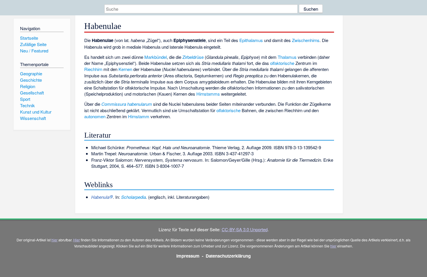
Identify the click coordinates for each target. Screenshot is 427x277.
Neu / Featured (34, 51)
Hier (76, 239)
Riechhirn (93, 69)
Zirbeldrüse (193, 57)
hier (54, 239)
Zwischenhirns (306, 40)
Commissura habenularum (126, 104)
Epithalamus (251, 40)
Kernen (125, 69)
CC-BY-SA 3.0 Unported (245, 229)
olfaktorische (282, 63)
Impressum (188, 256)
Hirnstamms (208, 94)
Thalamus (287, 57)
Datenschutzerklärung (228, 256)
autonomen (94, 116)
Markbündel (155, 57)
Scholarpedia (133, 197)
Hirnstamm (138, 116)
